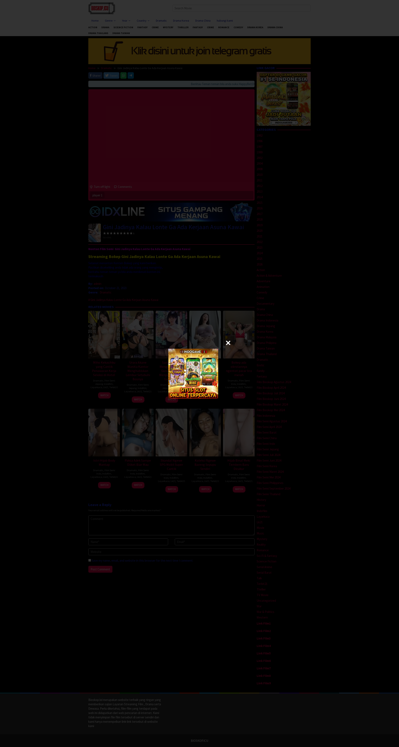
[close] (228, 342)
